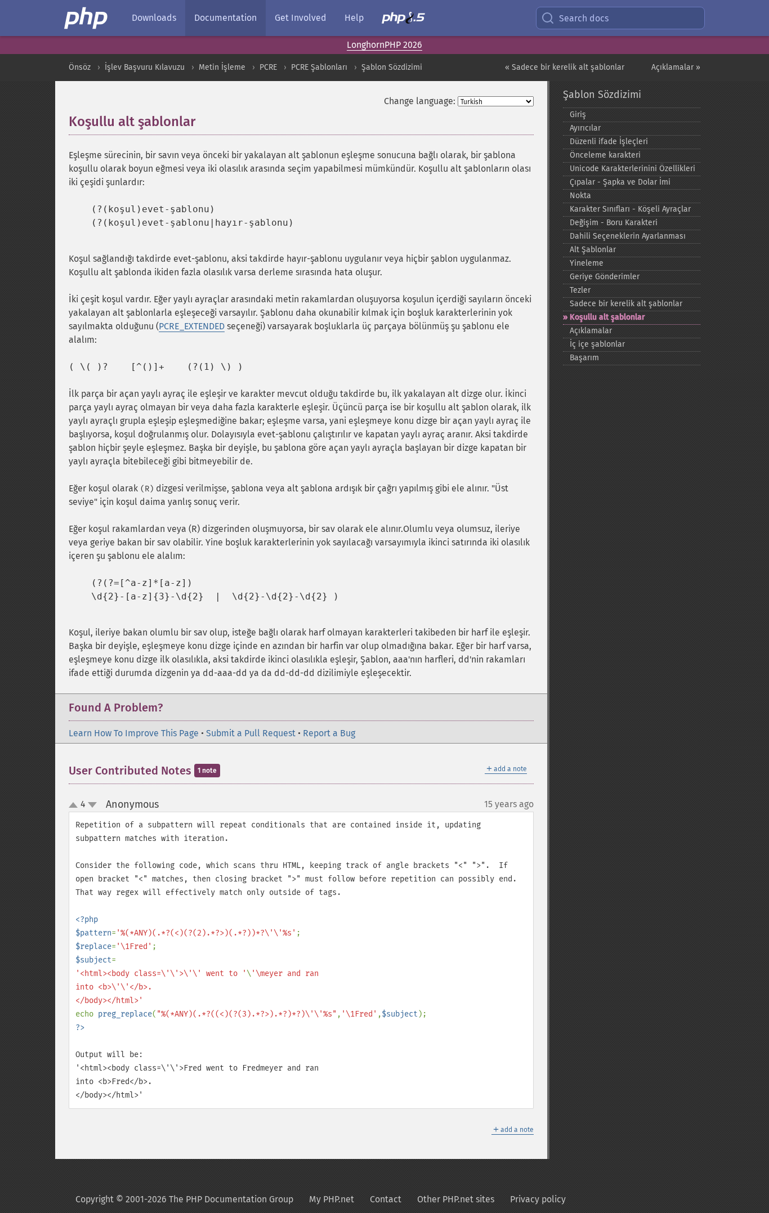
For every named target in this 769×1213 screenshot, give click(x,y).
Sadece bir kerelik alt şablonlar (626, 303)
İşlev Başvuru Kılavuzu (145, 67)
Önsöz (80, 67)
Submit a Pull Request (251, 733)
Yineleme (586, 263)
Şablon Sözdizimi (391, 67)
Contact (385, 1199)
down (92, 805)
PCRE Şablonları (319, 67)
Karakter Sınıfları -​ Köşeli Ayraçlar (630, 209)
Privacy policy (538, 1199)
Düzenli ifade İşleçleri (609, 141)
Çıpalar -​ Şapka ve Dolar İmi (620, 182)
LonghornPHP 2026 (384, 44)
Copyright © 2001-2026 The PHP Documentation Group (184, 1199)
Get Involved (301, 17)
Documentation (225, 17)
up (75, 805)
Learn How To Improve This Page (134, 733)
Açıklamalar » (675, 67)
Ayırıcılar (585, 128)
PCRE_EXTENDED (192, 326)
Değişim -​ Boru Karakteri (614, 222)
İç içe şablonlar (597, 344)
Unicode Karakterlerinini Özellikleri (632, 168)
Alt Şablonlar (593, 249)
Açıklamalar (591, 330)
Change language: (419, 101)
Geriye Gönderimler (605, 276)
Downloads (154, 17)
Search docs (584, 18)
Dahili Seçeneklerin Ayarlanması (628, 236)
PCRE (268, 67)
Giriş (578, 114)
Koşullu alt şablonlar (607, 317)
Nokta (580, 195)
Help (354, 17)
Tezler (580, 290)
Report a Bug (329, 733)
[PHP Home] (86, 18)
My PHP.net (331, 1199)
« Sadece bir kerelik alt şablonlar (564, 67)
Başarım (584, 357)
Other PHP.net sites (455, 1199)
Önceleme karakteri (605, 155)
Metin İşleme (222, 67)
